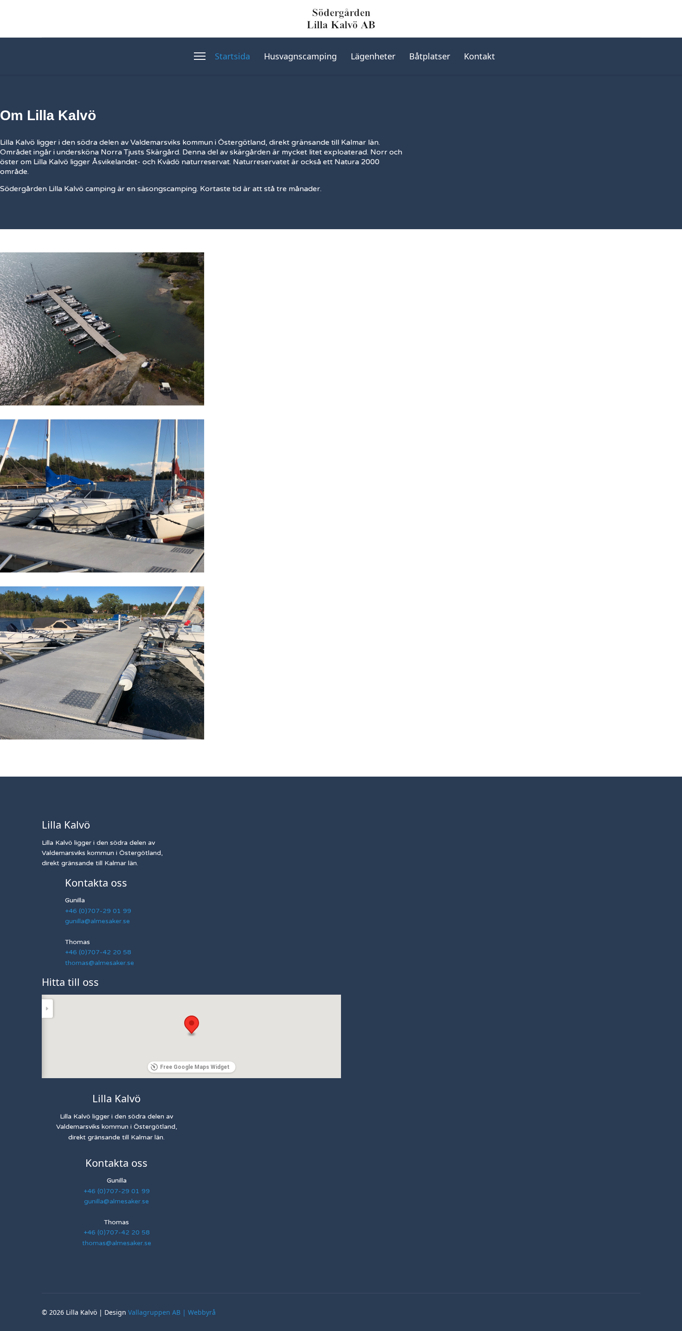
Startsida (232, 56)
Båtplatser (429, 56)
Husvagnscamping (300, 56)
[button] (191, 1026)
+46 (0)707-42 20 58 (98, 952)
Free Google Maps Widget (195, 1067)
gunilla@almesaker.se (97, 921)
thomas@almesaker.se (99, 963)
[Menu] (200, 56)
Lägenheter (373, 56)
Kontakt (479, 56)
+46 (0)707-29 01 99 (98, 911)
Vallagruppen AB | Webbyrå (172, 1312)
